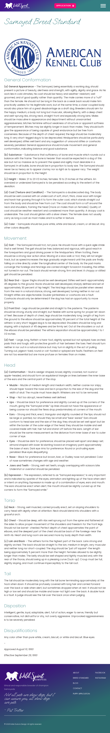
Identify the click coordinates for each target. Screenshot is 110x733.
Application (63, 5)
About (76, 672)
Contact (77, 688)
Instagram (100, 678)
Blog (75, 683)
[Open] (103, 5)
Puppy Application (81, 693)
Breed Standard (81, 678)
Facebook (100, 672)
